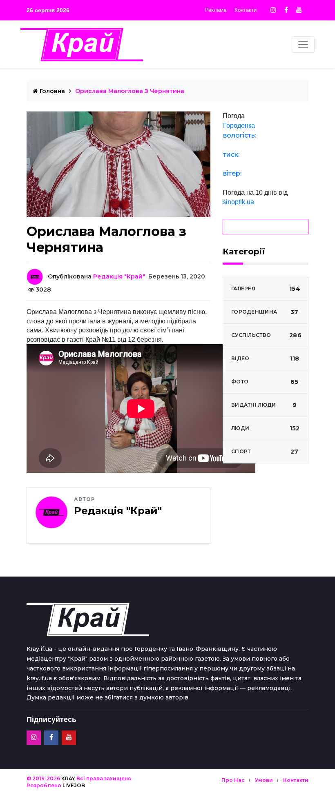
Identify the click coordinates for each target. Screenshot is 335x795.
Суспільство (266, 335)
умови (264, 780)
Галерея (265, 288)
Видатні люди (264, 405)
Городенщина (265, 312)
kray (68, 778)
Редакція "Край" (119, 276)
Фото (265, 381)
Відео (265, 358)
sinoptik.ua (238, 201)
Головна (51, 91)
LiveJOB (74, 785)
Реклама (215, 10)
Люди (265, 428)
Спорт (265, 451)
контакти (295, 780)
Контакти (245, 10)
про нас (233, 780)
